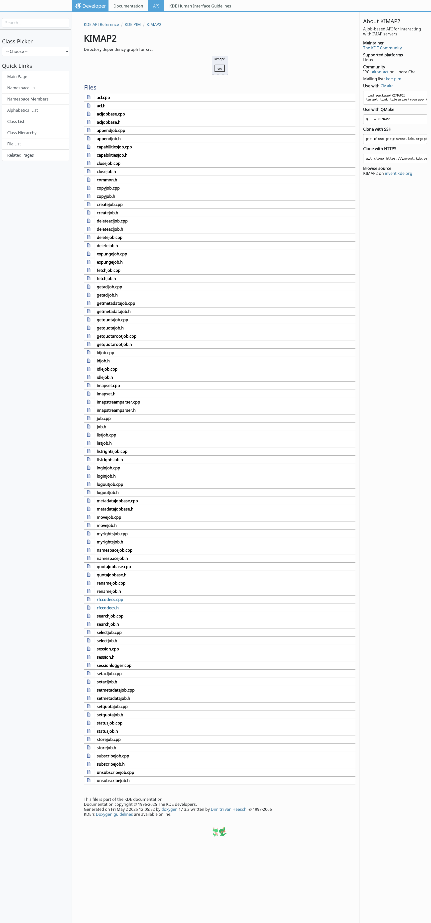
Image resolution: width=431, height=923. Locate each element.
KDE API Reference (101, 24)
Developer (94, 5)
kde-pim (393, 79)
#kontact (380, 72)
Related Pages (20, 155)
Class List (15, 121)
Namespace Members (28, 99)
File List (14, 144)
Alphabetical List (22, 110)
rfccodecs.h (108, 608)
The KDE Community (382, 48)
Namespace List (22, 88)
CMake (387, 86)
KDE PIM (133, 24)
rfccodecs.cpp (110, 599)
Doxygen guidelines (114, 814)
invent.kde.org (398, 173)
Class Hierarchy (21, 133)
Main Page (17, 77)
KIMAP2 (154, 24)
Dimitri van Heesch (228, 809)
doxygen (169, 809)
